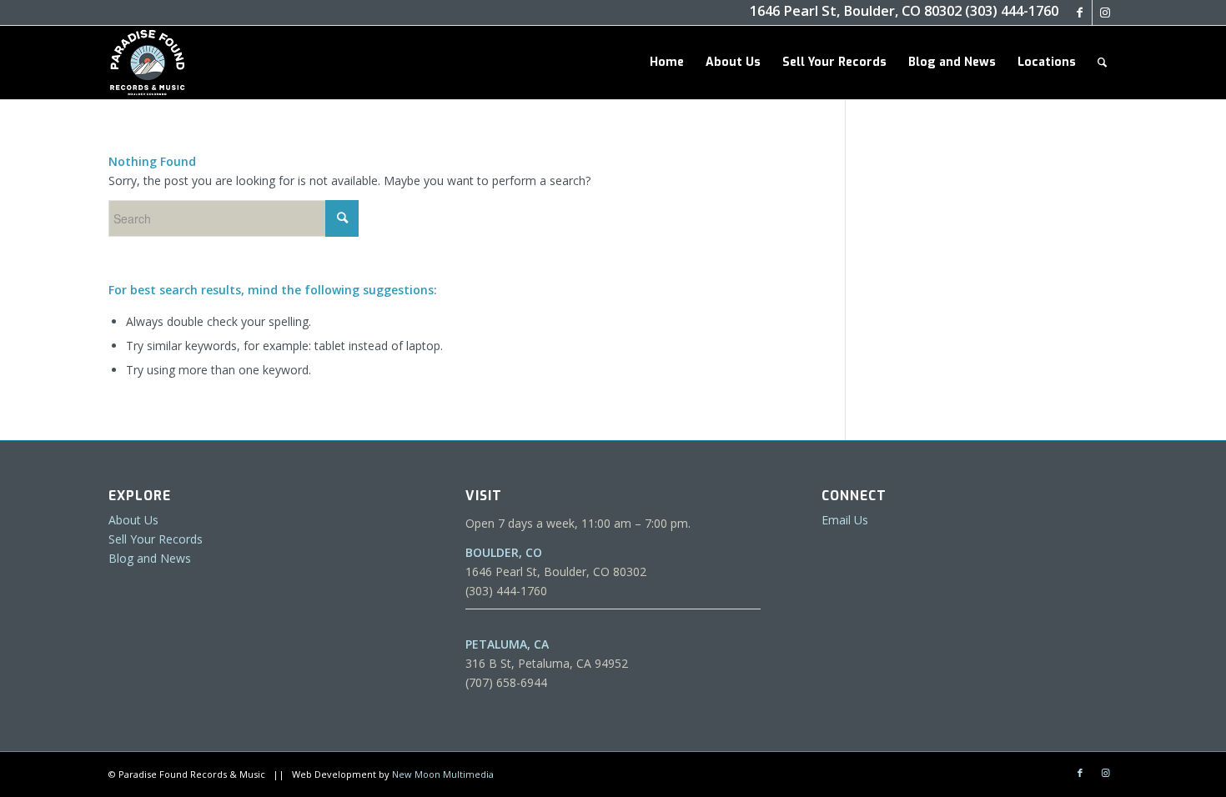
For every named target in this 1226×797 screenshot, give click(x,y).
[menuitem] (667, 62)
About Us (133, 520)
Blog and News (149, 558)
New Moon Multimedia (443, 774)
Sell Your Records (155, 539)
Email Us (845, 520)
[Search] (1102, 62)
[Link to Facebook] (1080, 12)
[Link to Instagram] (1105, 12)
